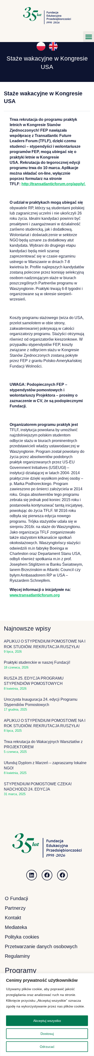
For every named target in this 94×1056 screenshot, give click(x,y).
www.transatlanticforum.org (35, 595)
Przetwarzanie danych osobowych (41, 946)
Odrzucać (47, 1047)
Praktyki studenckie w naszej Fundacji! (37, 662)
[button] (88, 36)
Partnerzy (15, 908)
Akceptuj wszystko (47, 1021)
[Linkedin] (31, 875)
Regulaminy (17, 956)
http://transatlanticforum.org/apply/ (53, 184)
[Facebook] (47, 875)
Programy (20, 970)
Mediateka (16, 927)
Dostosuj (47, 1034)
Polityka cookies (22, 936)
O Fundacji (16, 898)
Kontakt (13, 917)
